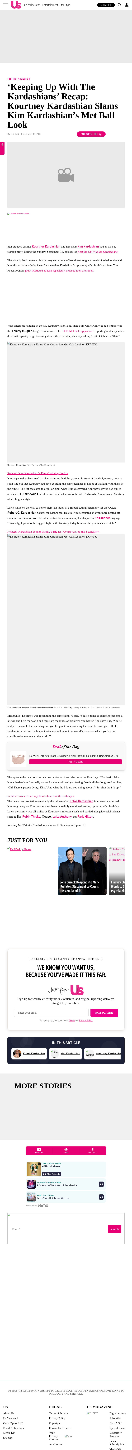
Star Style (65, 5)
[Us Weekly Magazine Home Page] (16, 5)
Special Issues (117, 1428)
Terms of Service (58, 1413)
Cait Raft (15, 134)
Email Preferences (13, 1428)
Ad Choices (55, 1444)
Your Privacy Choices (53, 1436)
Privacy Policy (86, 1020)
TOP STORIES (89, 134)
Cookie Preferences (60, 1428)
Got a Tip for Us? (13, 1423)
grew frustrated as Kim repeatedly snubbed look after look (59, 270)
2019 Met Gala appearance (78, 331)
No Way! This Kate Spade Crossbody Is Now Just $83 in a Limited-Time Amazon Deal (73, 755)
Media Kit (9, 1432)
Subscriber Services (115, 1434)
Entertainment (50, 5)
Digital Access (117, 1413)
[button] (119, 5)
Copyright (55, 1423)
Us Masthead (10, 1418)
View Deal (75, 761)
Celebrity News (32, 5)
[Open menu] (5, 5)
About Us (8, 1413)
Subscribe (106, 4)
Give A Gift (115, 1423)
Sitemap (7, 1437)
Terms (72, 1020)
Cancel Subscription (116, 1443)
